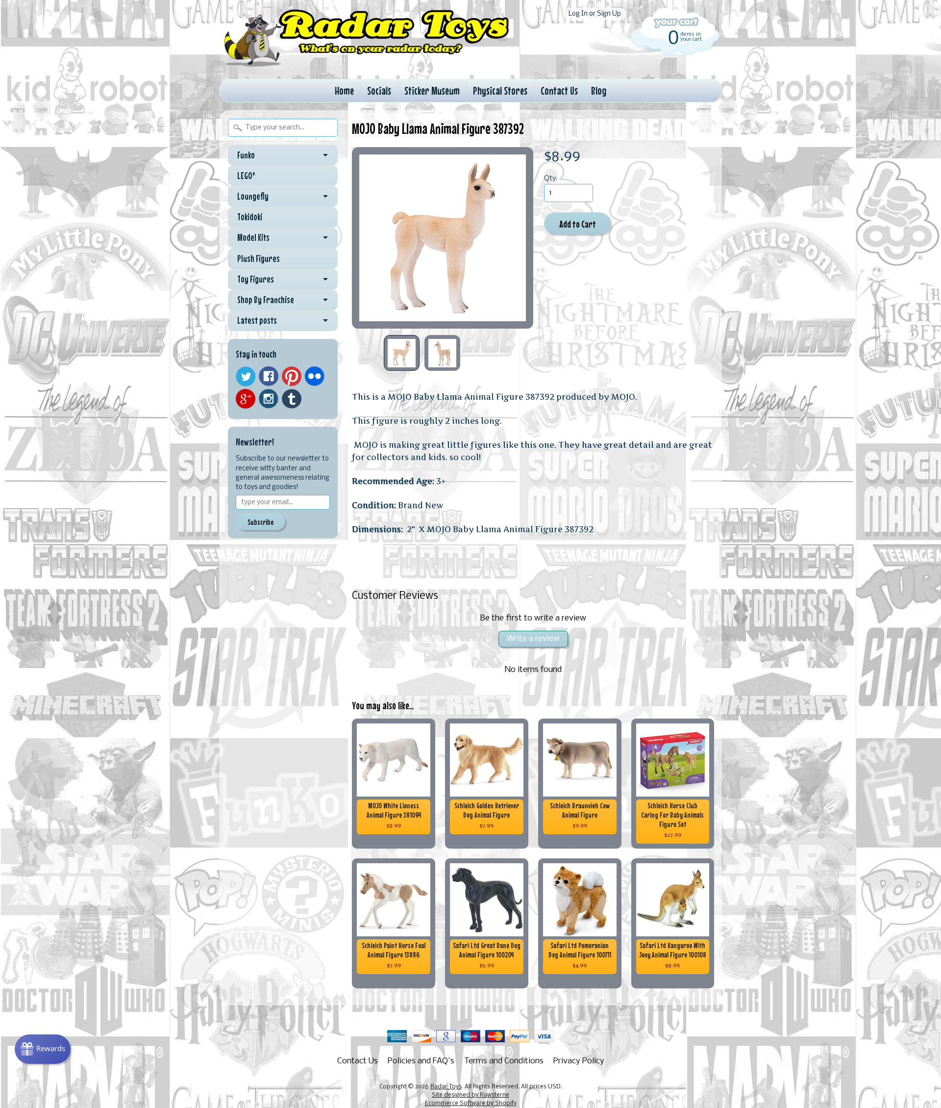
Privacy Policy (578, 1061)
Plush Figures (258, 258)
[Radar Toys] (367, 64)
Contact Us (559, 90)
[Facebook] (268, 376)
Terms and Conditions (504, 1061)
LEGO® (246, 175)
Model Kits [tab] (253, 237)
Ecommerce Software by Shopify (471, 1104)
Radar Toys (446, 1087)
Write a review (533, 639)
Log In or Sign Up (595, 14)
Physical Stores (500, 90)
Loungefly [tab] (253, 196)
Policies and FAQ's (421, 1061)
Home (344, 90)
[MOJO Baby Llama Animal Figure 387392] (402, 353)
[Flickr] (314, 376)
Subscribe (260, 521)
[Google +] (245, 399)
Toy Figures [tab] (255, 279)
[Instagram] (268, 399)
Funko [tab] (246, 155)
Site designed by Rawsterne (470, 1095)
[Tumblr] (291, 399)
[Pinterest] (291, 376)
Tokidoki (249, 216)
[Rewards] (43, 1049)
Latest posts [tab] (257, 320)
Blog (598, 90)
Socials (379, 90)
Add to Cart (577, 224)
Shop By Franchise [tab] (265, 299)
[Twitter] (245, 376)
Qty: (550, 178)
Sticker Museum (432, 90)
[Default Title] (442, 238)
